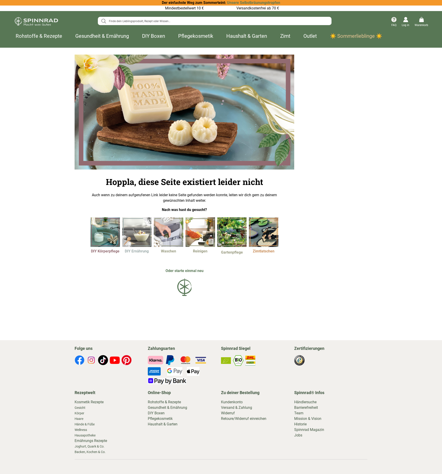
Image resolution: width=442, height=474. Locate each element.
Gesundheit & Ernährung (102, 36)
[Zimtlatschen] (263, 245)
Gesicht (80, 408)
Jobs (298, 435)
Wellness (81, 430)
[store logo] (36, 22)
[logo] (184, 297)
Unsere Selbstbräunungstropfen (253, 2)
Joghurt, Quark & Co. (90, 446)
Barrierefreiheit (306, 407)
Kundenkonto (232, 402)
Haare (79, 419)
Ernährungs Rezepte (91, 441)
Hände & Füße (85, 424)
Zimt (285, 36)
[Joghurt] (137, 245)
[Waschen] (168, 245)
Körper (79, 413)
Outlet (310, 36)
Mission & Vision (307, 418)
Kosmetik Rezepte (89, 402)
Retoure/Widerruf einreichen (243, 418)
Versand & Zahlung (236, 407)
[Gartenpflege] (232, 245)
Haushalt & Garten (246, 36)
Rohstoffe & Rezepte (39, 36)
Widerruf (228, 413)
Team (298, 413)
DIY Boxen (153, 36)
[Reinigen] (200, 245)
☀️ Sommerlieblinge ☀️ (356, 36)
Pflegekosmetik (195, 36)
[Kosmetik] (105, 245)
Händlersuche (305, 402)
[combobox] (215, 21)
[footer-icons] (79, 361)
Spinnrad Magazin (309, 429)
